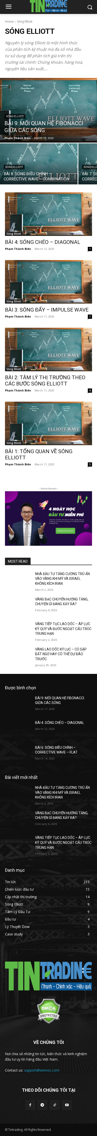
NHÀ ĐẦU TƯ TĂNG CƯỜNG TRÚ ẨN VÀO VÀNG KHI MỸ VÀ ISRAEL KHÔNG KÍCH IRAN (62, 579)
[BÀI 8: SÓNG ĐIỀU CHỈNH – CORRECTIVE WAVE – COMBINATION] (39, 163)
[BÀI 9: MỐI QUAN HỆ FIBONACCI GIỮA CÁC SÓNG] (48, 110)
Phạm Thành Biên (18, 249)
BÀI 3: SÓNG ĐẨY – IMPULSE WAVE (47, 310)
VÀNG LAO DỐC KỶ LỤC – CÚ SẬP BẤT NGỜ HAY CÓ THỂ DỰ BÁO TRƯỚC (61, 654)
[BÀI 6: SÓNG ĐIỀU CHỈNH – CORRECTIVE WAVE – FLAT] (18, 754)
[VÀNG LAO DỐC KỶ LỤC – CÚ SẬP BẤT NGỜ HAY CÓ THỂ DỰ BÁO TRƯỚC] (18, 656)
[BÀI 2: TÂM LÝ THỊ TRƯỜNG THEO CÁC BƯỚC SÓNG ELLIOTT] (48, 349)
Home (9, 21)
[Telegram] (42, 1105)
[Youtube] (67, 1105)
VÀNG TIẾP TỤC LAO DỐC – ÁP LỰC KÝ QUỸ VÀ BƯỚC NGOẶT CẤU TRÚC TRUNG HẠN (63, 629)
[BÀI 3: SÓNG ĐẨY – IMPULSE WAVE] (48, 282)
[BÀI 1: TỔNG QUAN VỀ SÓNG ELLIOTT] (48, 423)
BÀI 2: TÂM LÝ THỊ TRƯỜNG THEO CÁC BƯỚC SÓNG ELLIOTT (45, 381)
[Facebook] (30, 1105)
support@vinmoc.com (41, 1070)
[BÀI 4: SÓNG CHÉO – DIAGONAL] (48, 214)
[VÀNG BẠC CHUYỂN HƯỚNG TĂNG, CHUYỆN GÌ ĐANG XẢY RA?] (18, 606)
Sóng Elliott (15, 116)
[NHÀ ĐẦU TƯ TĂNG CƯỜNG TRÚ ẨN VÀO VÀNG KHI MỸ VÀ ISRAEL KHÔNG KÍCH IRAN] (18, 581)
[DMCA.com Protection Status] (49, 1023)
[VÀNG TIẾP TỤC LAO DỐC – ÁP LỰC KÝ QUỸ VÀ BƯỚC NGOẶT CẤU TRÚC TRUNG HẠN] (18, 631)
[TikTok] (54, 1105)
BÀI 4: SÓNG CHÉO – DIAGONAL (42, 242)
